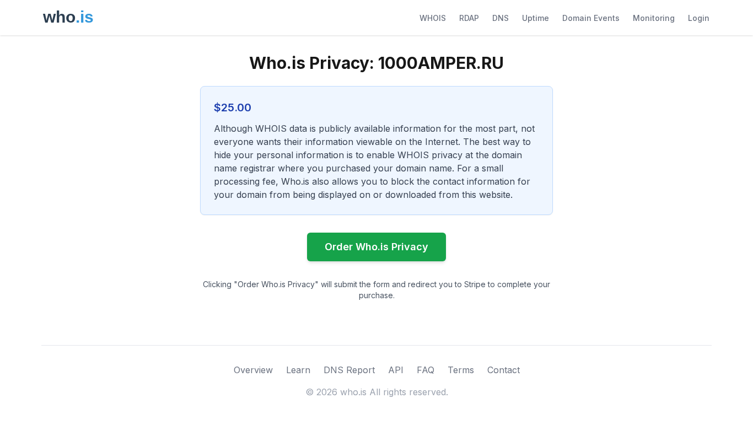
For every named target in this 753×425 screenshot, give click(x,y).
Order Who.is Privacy (376, 246)
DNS (500, 18)
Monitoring (654, 18)
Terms (461, 369)
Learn (298, 369)
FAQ (425, 369)
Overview (253, 369)
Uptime (535, 18)
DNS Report (349, 369)
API (396, 369)
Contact (503, 369)
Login (698, 18)
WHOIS (432, 18)
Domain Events (591, 18)
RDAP (469, 18)
